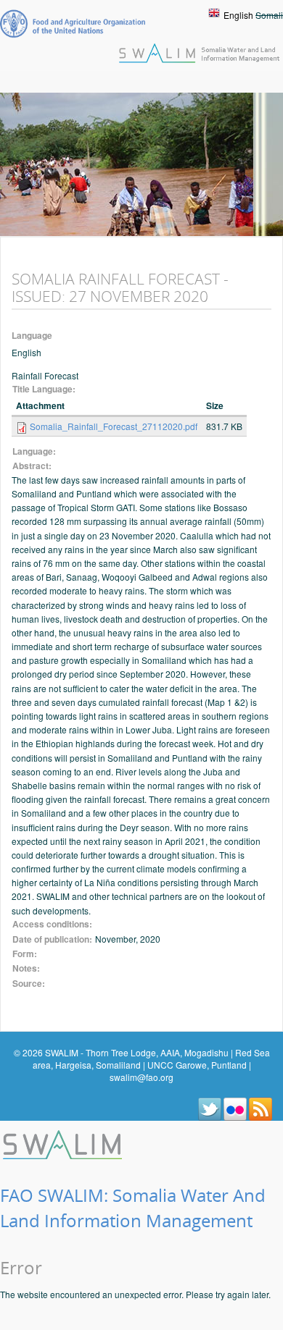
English (238, 15)
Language (32, 335)
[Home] (64, 1143)
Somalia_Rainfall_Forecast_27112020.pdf (113, 426)
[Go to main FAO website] (72, 23)
